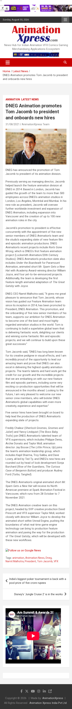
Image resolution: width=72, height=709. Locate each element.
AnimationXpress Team (35, 124)
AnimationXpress (52, 698)
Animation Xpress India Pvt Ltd (48, 703)
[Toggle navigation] (8, 62)
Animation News (34, 557)
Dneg (49, 557)
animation (18, 557)
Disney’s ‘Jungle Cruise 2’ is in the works (38, 594)
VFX (56, 561)
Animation (13, 99)
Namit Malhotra (15, 561)
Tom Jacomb (45, 561)
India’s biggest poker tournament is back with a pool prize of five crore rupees (37, 581)
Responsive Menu (65, 20)
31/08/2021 (13, 124)
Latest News (30, 99)
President (30, 561)
